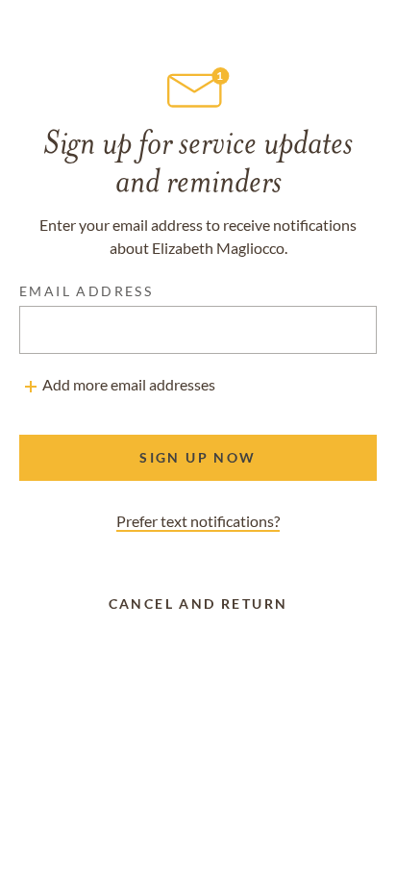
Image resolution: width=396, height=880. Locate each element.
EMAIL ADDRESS (86, 291)
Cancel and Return (198, 603)
